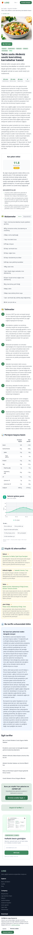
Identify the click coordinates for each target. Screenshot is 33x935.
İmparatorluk (26, 216)
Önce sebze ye (8, 526)
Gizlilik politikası (15, 925)
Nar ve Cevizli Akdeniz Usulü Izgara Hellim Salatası (15, 741)
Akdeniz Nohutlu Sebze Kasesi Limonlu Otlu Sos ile (16, 756)
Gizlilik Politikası (5, 900)
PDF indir (8, 44)
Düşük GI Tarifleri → (16, 808)
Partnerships (4, 909)
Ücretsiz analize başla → (16, 798)
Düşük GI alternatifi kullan (11, 529)
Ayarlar (4, 928)
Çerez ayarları (5, 905)
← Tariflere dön (5, 13)
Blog (2, 886)
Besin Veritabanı (5, 881)
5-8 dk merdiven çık (9, 536)
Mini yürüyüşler (22, 533)
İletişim (3, 898)
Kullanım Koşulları (6, 902)
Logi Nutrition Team (6, 896)
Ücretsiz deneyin (25, 2)
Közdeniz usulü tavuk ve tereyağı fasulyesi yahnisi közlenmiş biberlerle (15, 749)
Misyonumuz (4, 893)
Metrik (19, 216)
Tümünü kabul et (7, 932)
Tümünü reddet (14, 928)
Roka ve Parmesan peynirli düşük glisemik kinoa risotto (15, 772)
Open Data (4, 907)
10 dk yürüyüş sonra (9, 533)
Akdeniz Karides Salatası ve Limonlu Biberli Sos (15, 764)
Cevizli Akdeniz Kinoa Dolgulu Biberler (14, 778)
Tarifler (3, 884)
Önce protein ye (18, 526)
